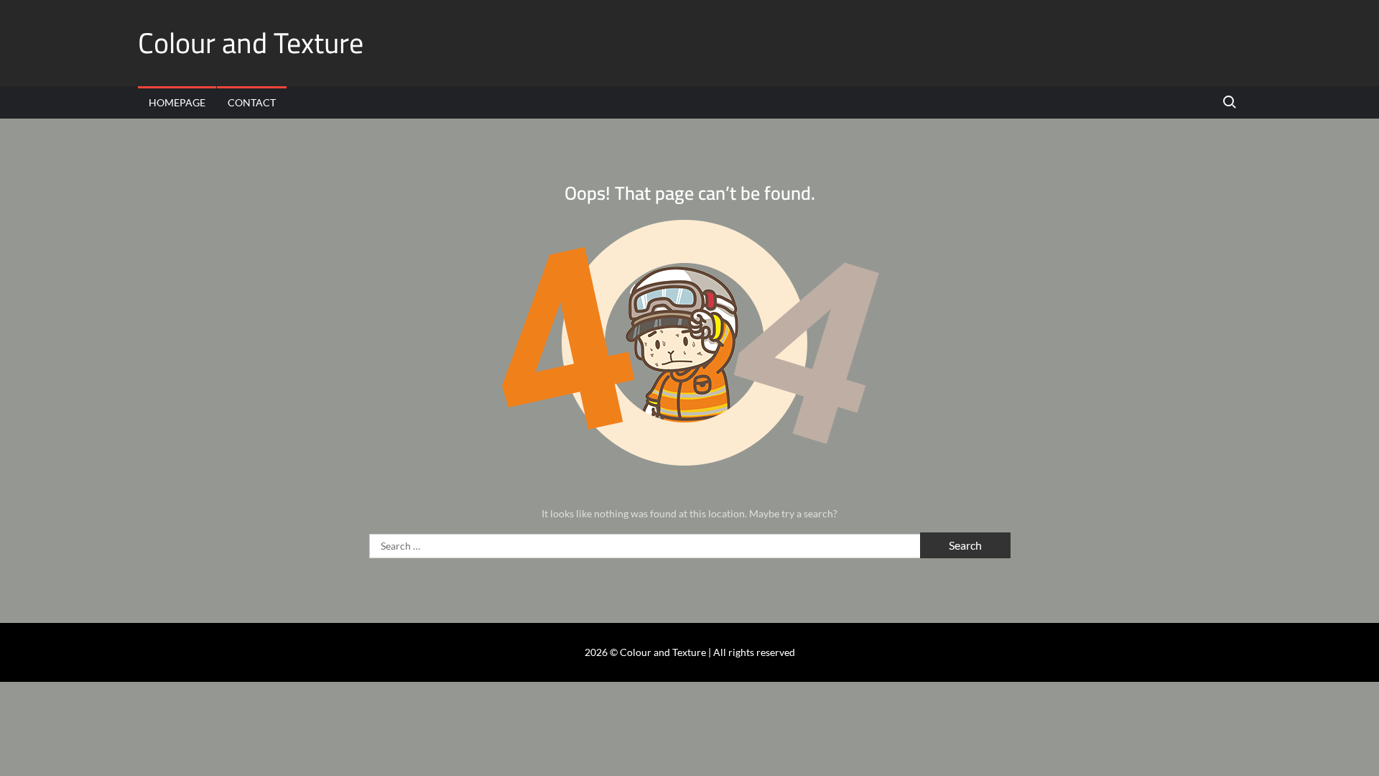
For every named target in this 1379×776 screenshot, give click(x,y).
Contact (252, 102)
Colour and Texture (250, 43)
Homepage (177, 102)
